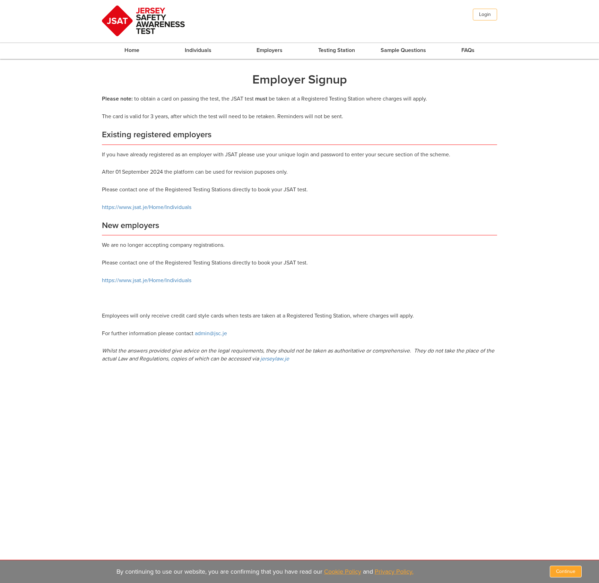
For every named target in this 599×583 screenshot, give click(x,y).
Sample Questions (403, 50)
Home (131, 50)
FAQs (468, 50)
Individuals (198, 50)
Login (485, 14)
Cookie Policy (342, 571)
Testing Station (336, 50)
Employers (270, 50)
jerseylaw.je (274, 358)
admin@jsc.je (211, 333)
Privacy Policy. (394, 571)
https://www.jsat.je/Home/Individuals (146, 207)
